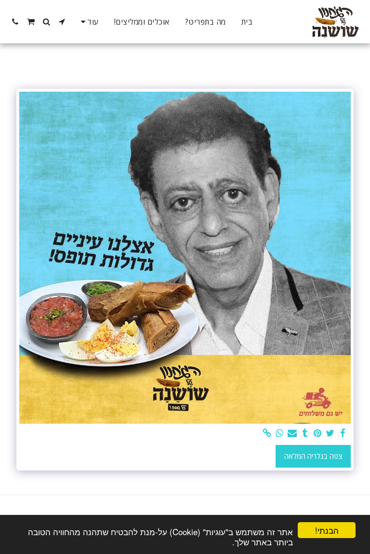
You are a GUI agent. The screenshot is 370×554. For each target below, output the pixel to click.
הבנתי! (327, 530)
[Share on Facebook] (342, 433)
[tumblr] (304, 433)
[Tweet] (330, 433)
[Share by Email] (292, 433)
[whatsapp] (279, 433)
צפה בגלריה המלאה (313, 456)
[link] (267, 433)
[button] (62, 22)
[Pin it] (317, 433)
